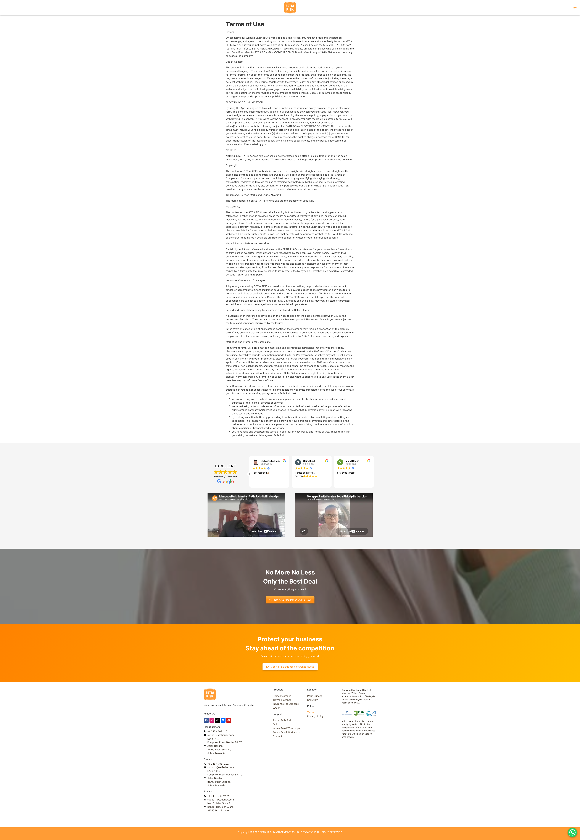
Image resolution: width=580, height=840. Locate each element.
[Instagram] (211, 720)
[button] (249, 474)
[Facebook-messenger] (223, 720)
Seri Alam (312, 699)
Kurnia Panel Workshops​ (286, 728)
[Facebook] (206, 720)
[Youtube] (228, 720)
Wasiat (276, 707)
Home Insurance (282, 695)
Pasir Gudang (314, 695)
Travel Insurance (282, 699)
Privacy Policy (315, 716)
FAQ (275, 724)
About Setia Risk (282, 720)
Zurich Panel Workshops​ (286, 732)
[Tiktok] (217, 720)
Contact (277, 736)
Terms (310, 712)
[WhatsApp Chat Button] (572, 832)
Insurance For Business (286, 703)
